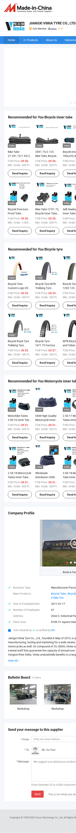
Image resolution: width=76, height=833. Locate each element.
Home (11, 40)
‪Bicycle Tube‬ (58, 593)
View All (12, 660)
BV (53, 630)
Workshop (23, 708)
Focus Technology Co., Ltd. (49, 817)
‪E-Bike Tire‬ (57, 597)
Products (32, 40)
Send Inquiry (20, 173)
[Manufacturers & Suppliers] (28, 7)
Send (37, 794)
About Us (51, 40)
